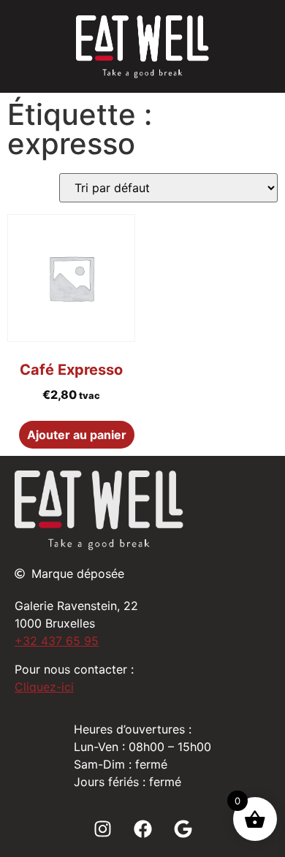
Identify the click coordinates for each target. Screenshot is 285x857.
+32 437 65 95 (57, 640)
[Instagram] (102, 829)
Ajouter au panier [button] (76, 434)
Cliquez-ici (44, 686)
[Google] (182, 829)
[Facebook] (142, 829)
